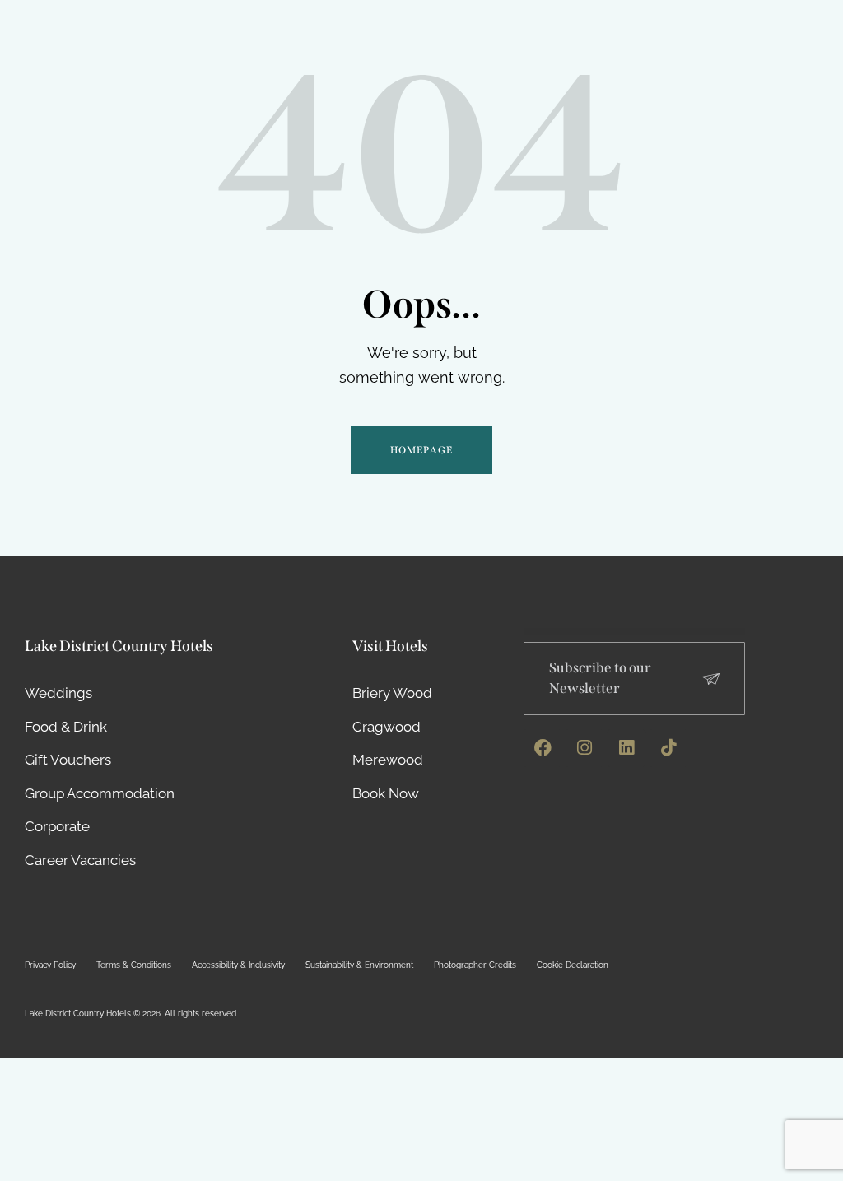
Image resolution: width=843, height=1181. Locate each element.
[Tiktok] (668, 748)
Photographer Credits (475, 964)
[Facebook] (542, 748)
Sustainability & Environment (359, 964)
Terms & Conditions (133, 964)
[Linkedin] (626, 748)
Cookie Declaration (572, 964)
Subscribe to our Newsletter (600, 678)
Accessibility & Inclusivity (238, 964)
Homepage (421, 450)
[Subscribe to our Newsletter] (711, 678)
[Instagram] (584, 748)
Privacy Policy (50, 964)
